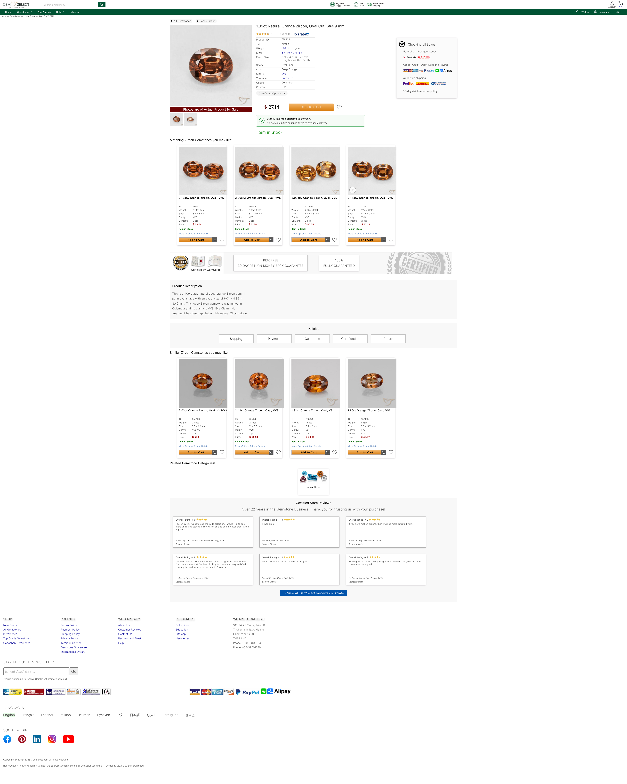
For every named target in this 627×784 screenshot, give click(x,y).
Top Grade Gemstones (17, 638)
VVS (283, 73)
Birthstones (10, 634)
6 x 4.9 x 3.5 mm (291, 52)
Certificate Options (270, 93)
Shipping (236, 339)
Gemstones (24, 11)
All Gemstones (12, 629)
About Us (124, 625)
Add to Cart (311, 107)
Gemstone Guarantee (74, 647)
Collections (182, 625)
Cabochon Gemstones (16, 643)
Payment (274, 339)
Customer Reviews (129, 629)
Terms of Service (71, 643)
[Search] (101, 4)
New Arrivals (44, 12)
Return (388, 339)
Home (8, 12)
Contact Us (125, 634)
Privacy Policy (69, 638)
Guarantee (312, 339)
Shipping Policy (70, 634)
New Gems (10, 625)
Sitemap (181, 634)
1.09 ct (285, 48)
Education (75, 12)
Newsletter (182, 638)
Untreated (287, 78)
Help (60, 11)
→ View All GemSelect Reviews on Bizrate (313, 593)
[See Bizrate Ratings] (302, 34)
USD (618, 12)
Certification (350, 339)
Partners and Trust (129, 638)
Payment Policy (70, 629)
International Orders (73, 651)
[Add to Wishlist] (339, 107)
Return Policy (69, 625)
